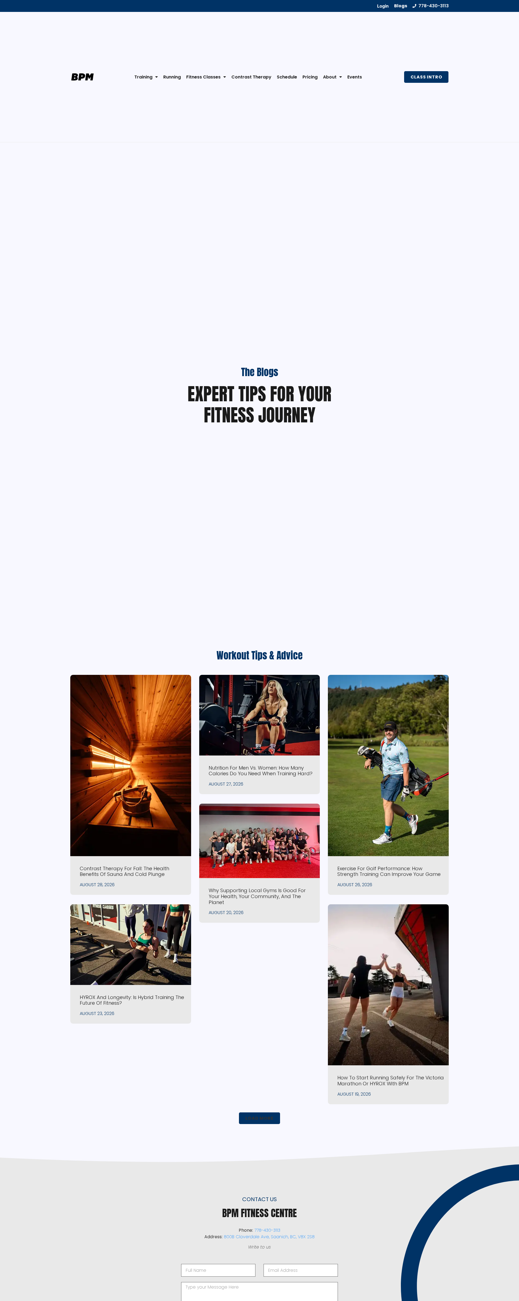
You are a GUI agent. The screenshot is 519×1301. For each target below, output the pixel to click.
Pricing (310, 77)
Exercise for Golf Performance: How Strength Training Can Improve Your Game (389, 871)
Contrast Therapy (251, 77)
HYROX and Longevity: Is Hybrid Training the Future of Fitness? (132, 1000)
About (330, 77)
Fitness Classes (203, 77)
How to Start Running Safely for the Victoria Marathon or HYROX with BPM (390, 1080)
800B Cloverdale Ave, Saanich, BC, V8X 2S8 (269, 1237)
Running (172, 77)
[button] (259, 1118)
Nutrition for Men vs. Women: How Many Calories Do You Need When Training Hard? (260, 770)
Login (383, 6)
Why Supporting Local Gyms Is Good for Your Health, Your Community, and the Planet (257, 896)
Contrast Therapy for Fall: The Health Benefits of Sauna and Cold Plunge (124, 871)
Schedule (287, 77)
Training (143, 77)
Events (354, 77)
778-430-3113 (267, 1230)
